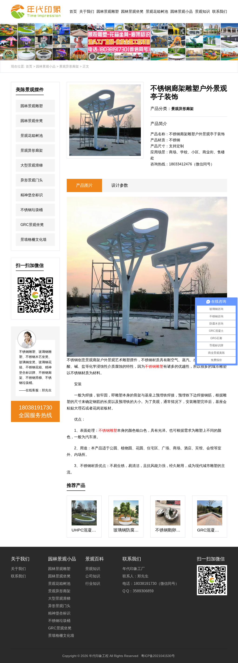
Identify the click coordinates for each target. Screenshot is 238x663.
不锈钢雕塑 (154, 366)
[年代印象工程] (35, 12)
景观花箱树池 (157, 11)
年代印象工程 (99, 656)
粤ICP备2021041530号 (158, 656)
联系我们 (219, 11)
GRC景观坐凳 (32, 225)
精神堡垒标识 (31, 195)
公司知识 (92, 576)
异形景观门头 (31, 180)
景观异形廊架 (69, 66)
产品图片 (84, 185)
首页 (73, 11)
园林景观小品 (181, 11)
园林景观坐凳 (132, 11)
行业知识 (92, 584)
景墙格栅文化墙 (33, 239)
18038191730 (35, 407)
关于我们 (86, 11)
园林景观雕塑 (107, 11)
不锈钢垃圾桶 (31, 210)
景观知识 (202, 11)
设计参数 (119, 185)
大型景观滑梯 (31, 165)
